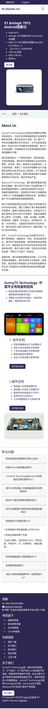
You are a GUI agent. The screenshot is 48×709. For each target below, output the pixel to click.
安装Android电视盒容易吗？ (19, 467)
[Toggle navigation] (42, 8)
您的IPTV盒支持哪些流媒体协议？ (22, 500)
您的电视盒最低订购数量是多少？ (22, 556)
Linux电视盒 (14, 631)
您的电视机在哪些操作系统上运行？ (23, 458)
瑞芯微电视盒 (14, 623)
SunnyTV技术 (29, 697)
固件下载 (12, 642)
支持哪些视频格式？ (15, 565)
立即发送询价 (17, 366)
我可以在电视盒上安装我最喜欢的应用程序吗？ (24, 490)
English (25, 2)
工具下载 (12, 657)
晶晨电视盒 (13, 620)
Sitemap (23, 700)
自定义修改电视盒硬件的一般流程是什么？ (24, 576)
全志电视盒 (13, 627)
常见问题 (12, 653)
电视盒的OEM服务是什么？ (19, 520)
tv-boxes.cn (11, 8)
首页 (14, 113)
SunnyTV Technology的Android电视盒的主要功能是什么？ (24, 478)
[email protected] (13, 606)
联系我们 (12, 649)
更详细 (9, 64)
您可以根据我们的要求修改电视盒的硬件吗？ (24, 510)
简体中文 (10, 2)
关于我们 (24, 113)
